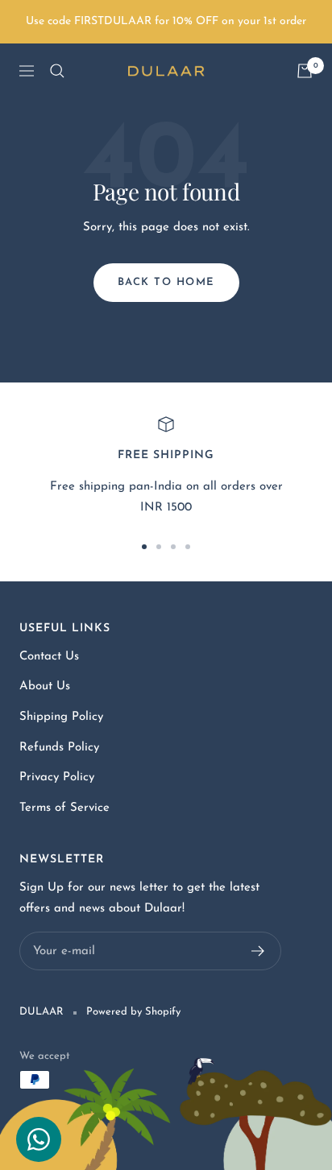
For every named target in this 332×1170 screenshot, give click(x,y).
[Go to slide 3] (173, 546)
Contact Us (49, 657)
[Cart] (305, 71)
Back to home (166, 282)
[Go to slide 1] (144, 546)
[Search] (57, 71)
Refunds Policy (59, 748)
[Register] (258, 951)
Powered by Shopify (133, 1012)
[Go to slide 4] (187, 546)
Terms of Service (64, 808)
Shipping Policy (61, 717)
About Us (44, 686)
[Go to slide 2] (158, 546)
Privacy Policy (56, 777)
